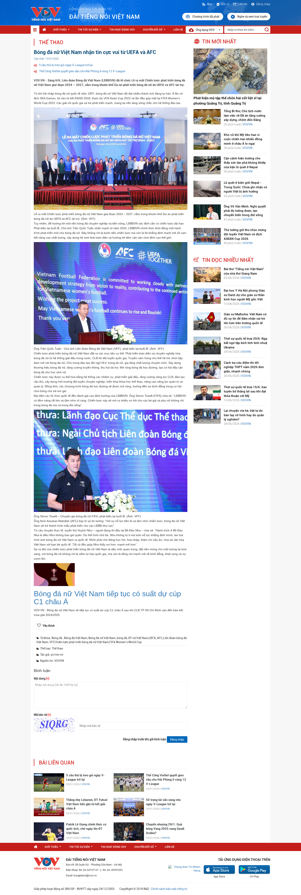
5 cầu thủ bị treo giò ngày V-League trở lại (66, 65)
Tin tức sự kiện (90, 30)
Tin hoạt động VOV (122, 29)
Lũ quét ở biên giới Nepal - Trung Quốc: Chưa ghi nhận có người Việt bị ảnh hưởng (245, 187)
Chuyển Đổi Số (155, 30)
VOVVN (85, 784)
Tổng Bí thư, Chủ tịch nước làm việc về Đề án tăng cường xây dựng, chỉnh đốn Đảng (244, 115)
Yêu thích (49, 625)
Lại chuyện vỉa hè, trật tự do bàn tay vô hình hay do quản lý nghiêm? (244, 415)
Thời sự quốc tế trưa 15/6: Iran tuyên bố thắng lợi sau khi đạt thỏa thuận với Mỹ (245, 391)
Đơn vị (225, 4)
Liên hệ (242, 4)
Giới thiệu (62, 30)
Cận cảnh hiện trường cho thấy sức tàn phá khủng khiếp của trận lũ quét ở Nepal (245, 163)
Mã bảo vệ (42, 714)
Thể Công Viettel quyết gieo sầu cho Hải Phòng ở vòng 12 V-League (82, 71)
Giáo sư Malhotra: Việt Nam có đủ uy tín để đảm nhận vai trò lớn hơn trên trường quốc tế (245, 318)
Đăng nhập (263, 4)
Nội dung (41, 678)
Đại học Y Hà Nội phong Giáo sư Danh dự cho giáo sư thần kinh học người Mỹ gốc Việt (244, 295)
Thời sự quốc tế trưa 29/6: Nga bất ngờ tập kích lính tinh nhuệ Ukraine (245, 343)
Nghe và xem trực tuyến (252, 16)
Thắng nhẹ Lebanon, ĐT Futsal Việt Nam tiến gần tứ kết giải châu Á (86, 804)
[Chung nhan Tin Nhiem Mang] (184, 868)
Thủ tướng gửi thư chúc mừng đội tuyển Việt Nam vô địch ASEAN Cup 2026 (245, 234)
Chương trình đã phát (206, 16)
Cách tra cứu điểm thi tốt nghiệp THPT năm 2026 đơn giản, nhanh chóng (244, 367)
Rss (209, 4)
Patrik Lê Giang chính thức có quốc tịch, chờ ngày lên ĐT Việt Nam (86, 829)
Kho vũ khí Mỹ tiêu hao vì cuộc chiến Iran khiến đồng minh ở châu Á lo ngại (243, 139)
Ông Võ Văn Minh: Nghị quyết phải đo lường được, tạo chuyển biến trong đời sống (245, 211)
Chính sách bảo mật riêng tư (169, 888)
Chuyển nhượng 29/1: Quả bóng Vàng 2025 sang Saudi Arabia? (165, 829)
